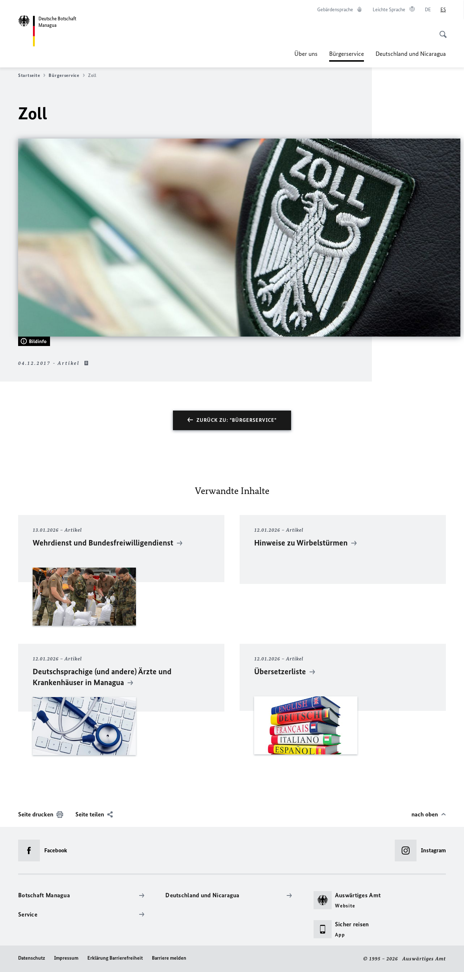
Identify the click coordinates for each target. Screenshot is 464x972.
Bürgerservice (346, 56)
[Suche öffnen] (441, 30)
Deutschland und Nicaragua (411, 53)
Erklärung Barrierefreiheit (115, 958)
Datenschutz (31, 958)
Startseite (29, 75)
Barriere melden (169, 958)
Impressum (66, 958)
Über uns (306, 53)
